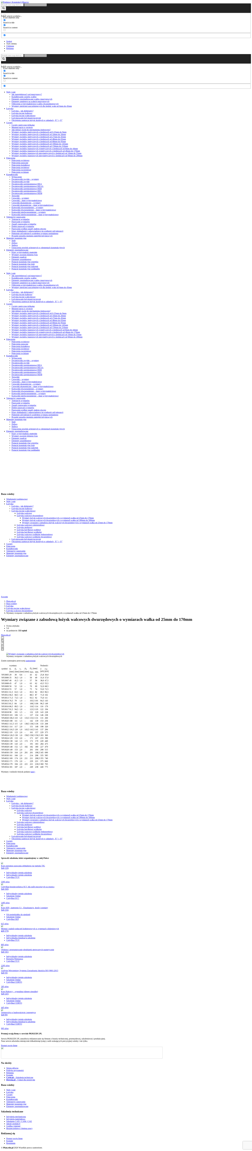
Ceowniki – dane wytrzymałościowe (27, 200)
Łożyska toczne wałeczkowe (23, 115)
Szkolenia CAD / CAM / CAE (19, 1121)
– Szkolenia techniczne (19, 1077)
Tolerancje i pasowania (15, 217)
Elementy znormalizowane (17, 250)
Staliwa (15, 245)
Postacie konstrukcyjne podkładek (26, 269)
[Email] (126, 637)
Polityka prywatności (15, 1070)
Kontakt (9, 1075)
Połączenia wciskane (20, 172)
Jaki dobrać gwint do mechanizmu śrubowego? (31, 130)
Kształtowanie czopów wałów (24, 97)
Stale (14, 240)
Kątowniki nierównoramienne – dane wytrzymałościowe (35, 214)
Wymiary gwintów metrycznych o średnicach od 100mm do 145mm (40, 144)
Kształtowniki (12, 174)
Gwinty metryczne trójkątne (23, 125)
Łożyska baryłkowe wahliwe (29, 530)
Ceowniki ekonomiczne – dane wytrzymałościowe (32, 205)
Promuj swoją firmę (9, 1045)
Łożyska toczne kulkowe (22, 113)
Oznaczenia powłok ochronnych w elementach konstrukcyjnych (38, 247)
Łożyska (9, 108)
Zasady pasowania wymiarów (24, 224)
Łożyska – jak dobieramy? (22, 111)
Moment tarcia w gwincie (22, 127)
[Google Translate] (126, 643)
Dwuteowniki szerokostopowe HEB (27, 189)
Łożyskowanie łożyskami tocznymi (26, 118)
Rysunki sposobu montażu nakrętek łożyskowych (32, 236)
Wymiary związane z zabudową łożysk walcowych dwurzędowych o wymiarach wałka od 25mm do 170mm (67, 523)
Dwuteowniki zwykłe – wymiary (25, 179)
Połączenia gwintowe (20, 167)
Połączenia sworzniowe (21, 170)
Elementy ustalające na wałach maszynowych (30, 101)
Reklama (10, 1073)
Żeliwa (14, 243)
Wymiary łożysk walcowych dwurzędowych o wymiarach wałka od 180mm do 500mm (58, 520)
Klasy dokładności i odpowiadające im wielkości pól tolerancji (37, 231)
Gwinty (9, 123)
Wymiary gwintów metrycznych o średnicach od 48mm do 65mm (39, 139)
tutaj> (33, 772)
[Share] (126, 649)
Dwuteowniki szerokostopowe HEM (27, 193)
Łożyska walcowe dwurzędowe (30, 515)
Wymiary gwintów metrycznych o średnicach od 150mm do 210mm (40, 146)
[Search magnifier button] (3, 8)
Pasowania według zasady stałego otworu (29, 229)
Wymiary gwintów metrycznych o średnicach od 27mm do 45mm (39, 137)
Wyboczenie (17, 177)
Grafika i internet (13, 1126)
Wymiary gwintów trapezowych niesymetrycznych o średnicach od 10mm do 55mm (46, 153)
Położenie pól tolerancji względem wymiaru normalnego (35, 233)
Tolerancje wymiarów (21, 219)
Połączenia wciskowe (20, 160)
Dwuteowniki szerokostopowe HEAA (27, 186)
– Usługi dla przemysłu (20, 1080)
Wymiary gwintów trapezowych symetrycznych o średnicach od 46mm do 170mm (46, 151)
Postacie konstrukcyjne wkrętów (25, 262)
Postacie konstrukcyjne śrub (23, 264)
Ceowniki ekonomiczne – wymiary (26, 203)
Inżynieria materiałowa (15, 1119)
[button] (9, 41)
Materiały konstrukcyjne (16, 238)
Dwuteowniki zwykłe (21, 181)
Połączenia (10, 158)
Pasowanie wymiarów (21, 222)
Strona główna (12, 1068)
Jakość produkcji (13, 1124)
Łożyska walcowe (24, 513)
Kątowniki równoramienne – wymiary (27, 207)
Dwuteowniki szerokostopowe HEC (27, 191)
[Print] (126, 646)
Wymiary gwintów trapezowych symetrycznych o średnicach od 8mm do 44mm (45, 148)
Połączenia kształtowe (21, 165)
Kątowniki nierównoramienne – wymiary (29, 212)
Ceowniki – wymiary (20, 198)
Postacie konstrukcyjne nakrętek (25, 266)
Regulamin (10, 1143)
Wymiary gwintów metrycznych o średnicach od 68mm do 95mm (39, 141)
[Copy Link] (126, 640)
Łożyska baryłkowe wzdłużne (29, 532)
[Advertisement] (80, 471)
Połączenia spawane (20, 163)
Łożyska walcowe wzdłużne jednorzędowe (35, 534)
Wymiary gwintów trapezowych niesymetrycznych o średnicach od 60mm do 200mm (47, 156)
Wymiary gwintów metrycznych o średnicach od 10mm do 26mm (39, 134)
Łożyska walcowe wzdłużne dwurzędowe (34, 537)
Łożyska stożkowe (24, 527)
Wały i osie (10, 92)
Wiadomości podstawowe (17, 499)
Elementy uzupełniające (21, 259)
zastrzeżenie (31, 661)
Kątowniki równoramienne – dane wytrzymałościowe (34, 210)
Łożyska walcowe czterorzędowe (30, 525)
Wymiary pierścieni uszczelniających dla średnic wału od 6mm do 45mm (42, 106)
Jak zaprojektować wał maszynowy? (27, 94)
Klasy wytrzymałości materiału (24, 252)
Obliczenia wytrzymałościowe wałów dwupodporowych (35, 104)
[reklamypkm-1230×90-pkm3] (81, 1058)
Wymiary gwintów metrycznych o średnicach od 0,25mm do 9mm (39, 132)
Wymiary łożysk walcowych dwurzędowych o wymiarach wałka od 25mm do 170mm (58, 518)
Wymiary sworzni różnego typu (25, 255)
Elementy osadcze (19, 257)
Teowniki (15, 196)
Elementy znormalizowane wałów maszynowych (32, 99)
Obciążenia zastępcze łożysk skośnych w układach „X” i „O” (37, 120)
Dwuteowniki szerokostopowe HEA (27, 184)
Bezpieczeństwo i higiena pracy (19, 1128)
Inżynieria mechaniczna (16, 1117)
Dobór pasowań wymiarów (23, 226)
